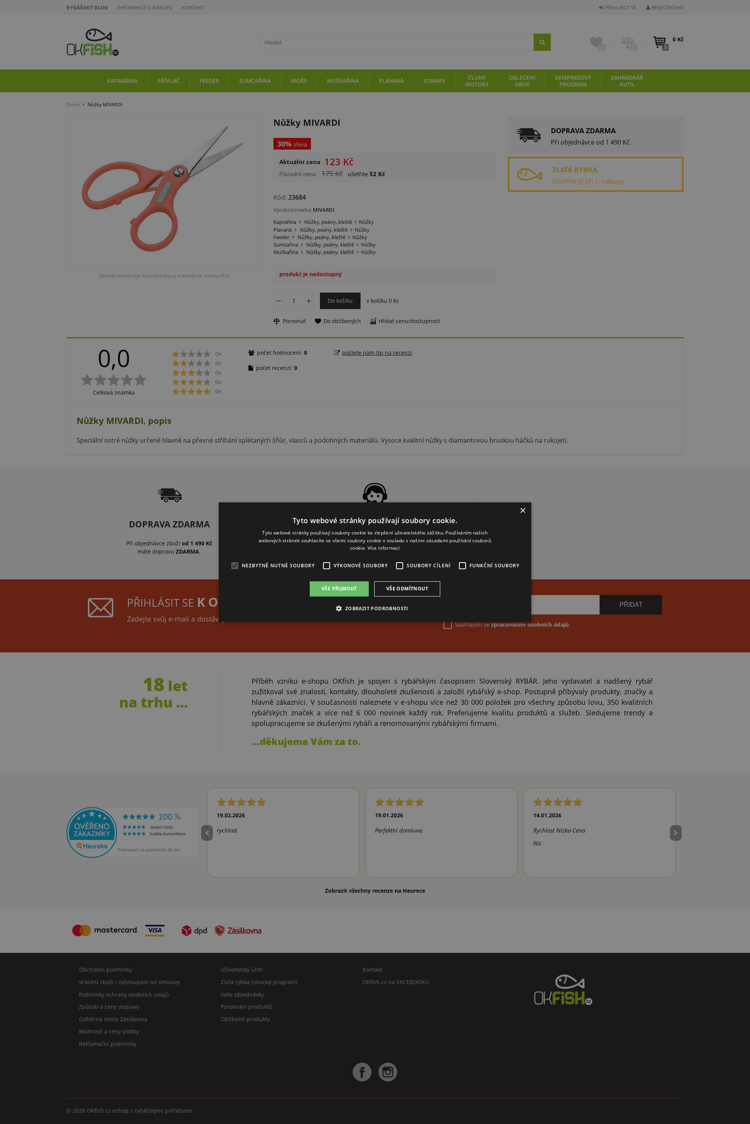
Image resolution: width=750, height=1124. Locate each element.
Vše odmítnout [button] (407, 588)
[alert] (375, 562)
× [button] (522, 510)
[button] (375, 608)
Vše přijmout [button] (339, 588)
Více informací (384, 548)
